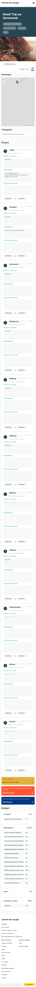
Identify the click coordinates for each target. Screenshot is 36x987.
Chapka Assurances (6, 943)
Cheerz (3, 955)
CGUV (20, 943)
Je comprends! (29, 984)
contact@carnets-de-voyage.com (12, 936)
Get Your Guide (5, 952)
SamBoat (4, 965)
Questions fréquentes (7, 933)
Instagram (4, 974)
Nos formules (5, 927)
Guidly (3, 958)
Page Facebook (5, 971)
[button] (17, 82)
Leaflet (26, 125)
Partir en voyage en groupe (9, 930)
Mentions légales (23, 946)
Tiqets (3, 949)
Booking (3, 946)
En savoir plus (19, 985)
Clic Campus (4, 962)
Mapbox (32, 125)
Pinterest (3, 978)
